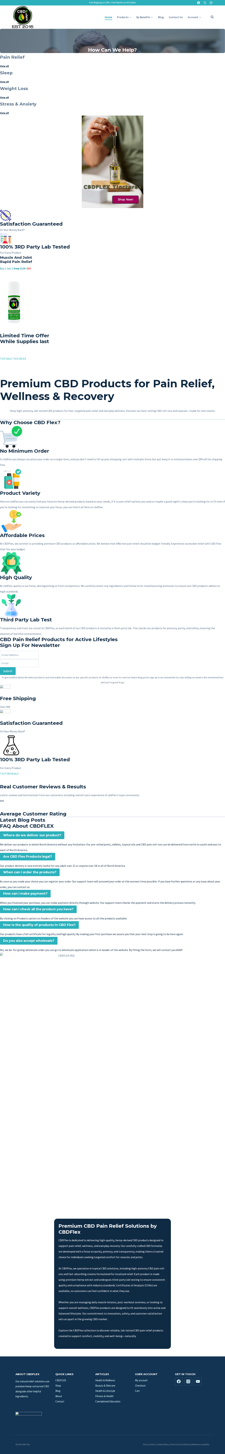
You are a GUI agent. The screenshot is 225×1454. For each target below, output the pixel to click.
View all (4, 66)
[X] (205, 2)
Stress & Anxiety (18, 104)
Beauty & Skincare (105, 1385)
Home (108, 17)
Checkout (140, 1385)
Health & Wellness (105, 1380)
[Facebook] (198, 2)
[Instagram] (211, 2)
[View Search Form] (210, 17)
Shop (58, 1385)
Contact (59, 1401)
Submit (7, 671)
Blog (161, 17)
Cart (137, 1391)
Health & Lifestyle (105, 1391)
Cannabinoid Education (107, 1401)
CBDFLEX (60, 1380)
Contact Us (176, 17)
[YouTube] (198, 1381)
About (58, 1396)
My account (141, 1380)
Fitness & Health (104, 1396)
